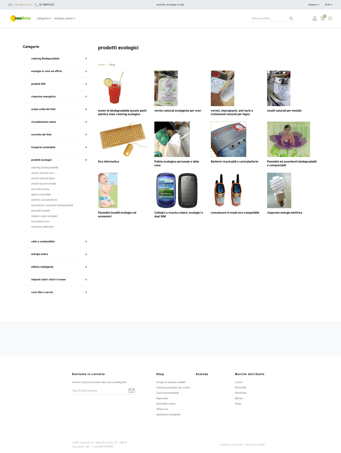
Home (101, 65)
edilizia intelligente (42, 267)
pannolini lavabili (40, 210)
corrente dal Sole (41, 134)
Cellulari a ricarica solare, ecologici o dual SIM (178, 214)
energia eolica (39, 254)
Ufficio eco (162, 409)
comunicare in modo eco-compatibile (235, 213)
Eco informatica (108, 162)
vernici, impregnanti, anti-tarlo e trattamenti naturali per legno (232, 112)
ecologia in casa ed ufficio (46, 71)
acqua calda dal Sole (43, 109)
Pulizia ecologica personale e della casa (176, 163)
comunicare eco (40, 221)
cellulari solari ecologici (44, 216)
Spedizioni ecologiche (168, 414)
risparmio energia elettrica (284, 213)
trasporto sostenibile (43, 147)
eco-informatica (40, 189)
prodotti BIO (38, 84)
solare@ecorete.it (23, 4)
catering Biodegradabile (45, 59)
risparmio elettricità (42, 227)
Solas (238, 403)
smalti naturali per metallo (284, 111)
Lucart (239, 382)
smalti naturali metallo (43, 183)
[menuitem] (55, 59)
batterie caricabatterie (44, 200)
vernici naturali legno (43, 178)
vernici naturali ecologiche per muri (177, 111)
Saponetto (162, 398)
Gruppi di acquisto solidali (170, 382)
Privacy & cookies (255, 444)
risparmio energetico (43, 96)
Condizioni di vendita (231, 444)
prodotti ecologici (41, 160)
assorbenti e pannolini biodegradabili (52, 205)
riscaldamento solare (43, 122)
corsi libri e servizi (42, 292)
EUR (327, 4)
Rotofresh (241, 393)
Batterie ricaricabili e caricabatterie (234, 162)
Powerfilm (240, 387)
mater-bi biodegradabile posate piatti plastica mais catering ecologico (122, 112)
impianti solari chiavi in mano (48, 279)
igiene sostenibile (41, 194)
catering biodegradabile (44, 167)
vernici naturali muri (42, 173)
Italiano (312, 4)
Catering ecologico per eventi (173, 387)
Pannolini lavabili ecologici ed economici (117, 214)
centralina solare (165, 403)
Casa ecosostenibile (167, 393)
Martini (239, 398)
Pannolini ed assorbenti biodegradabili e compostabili (292, 163)
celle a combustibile (43, 241)
